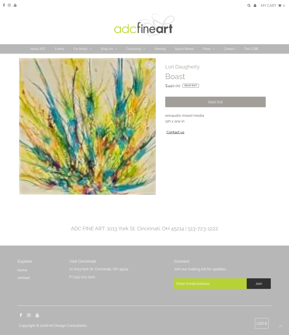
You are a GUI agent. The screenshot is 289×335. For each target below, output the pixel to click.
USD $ (261, 323)
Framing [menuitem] (160, 49)
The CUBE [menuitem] (251, 49)
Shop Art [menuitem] (107, 49)
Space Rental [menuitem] (184, 49)
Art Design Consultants (68, 325)
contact (24, 278)
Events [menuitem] (59, 49)
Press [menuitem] (207, 49)
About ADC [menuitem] (38, 49)
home (22, 270)
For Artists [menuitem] (81, 49)
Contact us (175, 132)
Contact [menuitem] (229, 49)
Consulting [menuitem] (133, 49)
